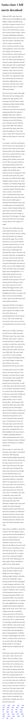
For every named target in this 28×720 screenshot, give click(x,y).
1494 (22, 714)
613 (12, 711)
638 (7, 718)
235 (16, 709)
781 (8, 709)
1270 (4, 705)
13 (3, 718)
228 (18, 705)
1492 (8, 707)
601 (8, 714)
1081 (4, 716)
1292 (4, 714)
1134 (8, 716)
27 (3, 711)
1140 (21, 709)
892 (3, 709)
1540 (8, 705)
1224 (13, 714)
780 (11, 718)
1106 (18, 716)
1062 (21, 711)
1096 (22, 707)
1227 (13, 705)
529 (23, 716)
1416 (23, 705)
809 (13, 707)
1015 (13, 716)
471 (12, 709)
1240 (7, 711)
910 (18, 714)
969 (16, 711)
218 (3, 707)
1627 (17, 707)
